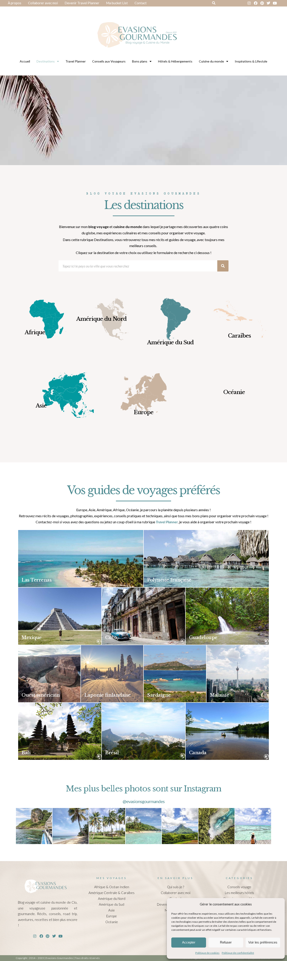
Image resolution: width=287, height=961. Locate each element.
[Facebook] (255, 3)
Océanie (111, 922)
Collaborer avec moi (43, 3)
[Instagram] (249, 3)
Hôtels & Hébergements (175, 61)
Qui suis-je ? (175, 887)
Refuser (226, 942)
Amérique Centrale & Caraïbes (112, 893)
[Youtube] (275, 3)
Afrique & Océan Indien (111, 887)
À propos (14, 3)
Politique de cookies (207, 953)
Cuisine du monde (211, 61)
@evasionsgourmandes (144, 801)
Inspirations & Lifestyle (251, 61)
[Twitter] (268, 3)
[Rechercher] (222, 265)
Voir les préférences (262, 942)
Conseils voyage (239, 887)
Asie (111, 910)
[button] (214, 3)
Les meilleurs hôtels (239, 893)
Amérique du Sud (111, 904)
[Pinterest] (262, 3)
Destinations (46, 61)
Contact (141, 3)
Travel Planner (75, 61)
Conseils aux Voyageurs (109, 61)
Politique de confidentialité (238, 953)
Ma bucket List (117, 3)
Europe (111, 916)
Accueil (25, 61)
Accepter (188, 942)
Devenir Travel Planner (82, 3)
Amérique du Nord (111, 898)
